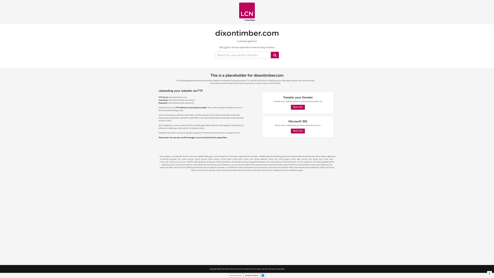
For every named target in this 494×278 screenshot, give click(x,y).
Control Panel (208, 137)
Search (275, 55)
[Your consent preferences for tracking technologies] (489, 273)
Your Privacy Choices (251, 275)
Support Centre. (233, 132)
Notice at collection (236, 275)
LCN (226, 47)
